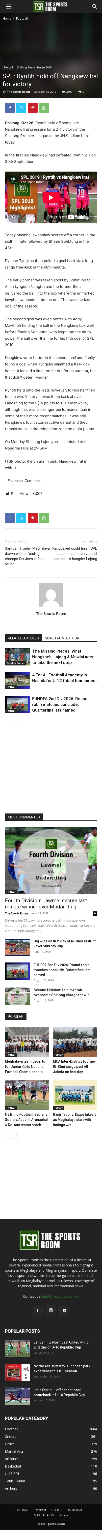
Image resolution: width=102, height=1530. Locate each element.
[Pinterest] (33, 108)
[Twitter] (21, 108)
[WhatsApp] (44, 108)
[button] (8, 6)
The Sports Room (51, 613)
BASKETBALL (75, 1510)
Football (22, 18)
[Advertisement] (51, 75)
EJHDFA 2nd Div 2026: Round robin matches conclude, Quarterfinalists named (59, 704)
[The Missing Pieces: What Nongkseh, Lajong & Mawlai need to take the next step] (17, 656)
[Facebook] (10, 108)
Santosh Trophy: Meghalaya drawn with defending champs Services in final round (27, 556)
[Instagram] (51, 1310)
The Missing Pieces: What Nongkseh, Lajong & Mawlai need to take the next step (63, 657)
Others (63, 1515)
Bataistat (40, 1510)
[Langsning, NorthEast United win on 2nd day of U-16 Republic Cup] (17, 1348)
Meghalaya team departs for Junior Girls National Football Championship (25, 1066)
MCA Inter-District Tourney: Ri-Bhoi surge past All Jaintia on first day (75, 1066)
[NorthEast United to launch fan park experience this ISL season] (17, 1372)
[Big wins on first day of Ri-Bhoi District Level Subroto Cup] (17, 947)
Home (7, 18)
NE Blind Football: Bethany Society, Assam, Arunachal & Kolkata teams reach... (26, 1119)
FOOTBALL (21, 1510)
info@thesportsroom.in (60, 1296)
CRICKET (56, 1510)
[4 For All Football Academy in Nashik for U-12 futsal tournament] (17, 680)
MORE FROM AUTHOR (62, 638)
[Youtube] (64, 1311)
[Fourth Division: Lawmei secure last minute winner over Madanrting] (51, 860)
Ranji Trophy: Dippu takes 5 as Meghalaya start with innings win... (74, 1119)
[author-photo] (51, 606)
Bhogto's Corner (15, 663)
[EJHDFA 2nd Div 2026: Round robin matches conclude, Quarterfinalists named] (17, 704)
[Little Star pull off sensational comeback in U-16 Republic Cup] (17, 1396)
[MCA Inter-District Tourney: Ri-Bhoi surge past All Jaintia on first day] (75, 1042)
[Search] (95, 6)
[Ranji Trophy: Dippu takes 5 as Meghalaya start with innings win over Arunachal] (75, 1095)
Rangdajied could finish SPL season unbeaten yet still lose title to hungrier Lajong (74, 553)
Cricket (58, 1055)
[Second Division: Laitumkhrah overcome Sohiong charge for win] (17, 996)
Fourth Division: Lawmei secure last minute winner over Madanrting (46, 904)
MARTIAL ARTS (44, 1515)
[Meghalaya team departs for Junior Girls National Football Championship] (27, 1042)
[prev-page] (8, 723)
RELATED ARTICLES (23, 638)
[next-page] (16, 723)
